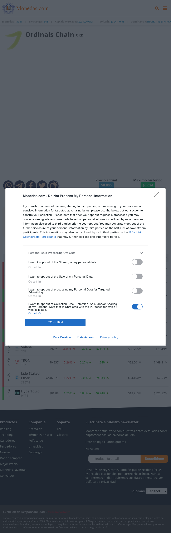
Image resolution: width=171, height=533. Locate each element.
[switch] (137, 262)
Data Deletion (62, 337)
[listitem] (85, 253)
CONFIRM (55, 322)
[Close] (158, 196)
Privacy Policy (109, 337)
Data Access (85, 337)
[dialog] (85, 266)
